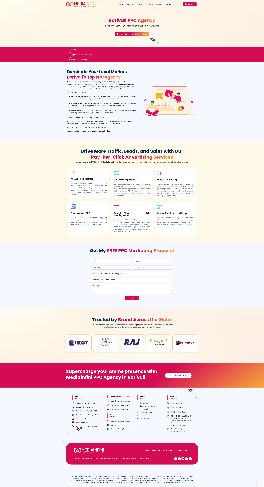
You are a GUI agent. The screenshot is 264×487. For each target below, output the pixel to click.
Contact (168, 4)
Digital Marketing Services (81, 55)
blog (151, 4)
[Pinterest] (190, 458)
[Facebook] (179, 458)
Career (158, 4)
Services (140, 4)
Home (121, 4)
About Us (130, 4)
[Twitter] (186, 458)
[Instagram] (175, 458)
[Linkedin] (182, 458)
